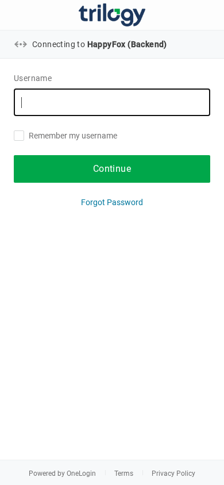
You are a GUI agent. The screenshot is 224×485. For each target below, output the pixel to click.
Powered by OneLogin (62, 473)
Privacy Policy (173, 473)
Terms (123, 473)
